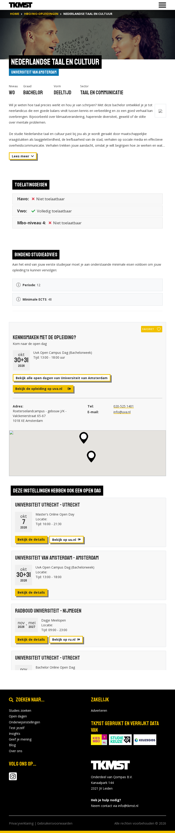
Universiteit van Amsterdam (34, 72)
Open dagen (18, 716)
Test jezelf (16, 728)
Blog (12, 745)
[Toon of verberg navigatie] (161, 5)
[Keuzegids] (145, 739)
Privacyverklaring (21, 823)
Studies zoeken (20, 710)
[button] (83, 438)
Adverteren (99, 710)
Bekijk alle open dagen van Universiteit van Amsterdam (62, 378)
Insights (14, 733)
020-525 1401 (123, 406)
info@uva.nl (122, 412)
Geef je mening (20, 739)
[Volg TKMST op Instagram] (13, 778)
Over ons (15, 751)
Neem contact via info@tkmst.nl (114, 806)
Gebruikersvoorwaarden (54, 823)
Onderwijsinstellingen (24, 722)
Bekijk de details (31, 539)
